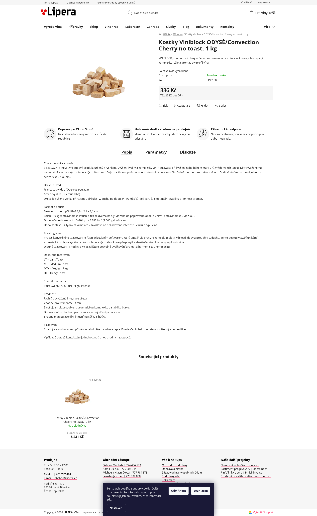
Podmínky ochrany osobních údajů (116, 2)
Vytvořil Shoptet (263, 512)
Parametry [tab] (156, 152)
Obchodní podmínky (78, 2)
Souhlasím (201, 491)
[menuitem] (53, 26)
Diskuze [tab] (188, 152)
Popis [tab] (126, 152)
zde (109, 499)
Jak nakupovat (51, 2)
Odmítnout (178, 491)
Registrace (264, 2)
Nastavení (116, 508)
